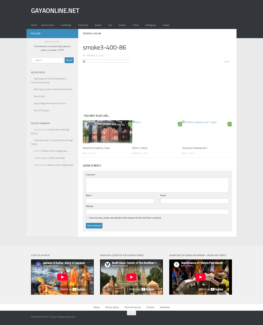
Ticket (136, 25)
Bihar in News (139, 147)
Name (89, 195)
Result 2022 (39, 96)
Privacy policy (112, 307)
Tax (110, 25)
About (97, 307)
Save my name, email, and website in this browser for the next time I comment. (125, 218)
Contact (150, 307)
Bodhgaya (151, 25)
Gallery (122, 25)
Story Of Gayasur (42, 110)
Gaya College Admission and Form (50, 103)
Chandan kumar (41, 140)
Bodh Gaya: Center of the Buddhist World (53, 89)
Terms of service (132, 307)
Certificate (66, 25)
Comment (91, 174)
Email (163, 195)
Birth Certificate (57, 158)
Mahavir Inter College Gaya (54, 151)
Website (89, 206)
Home (34, 25)
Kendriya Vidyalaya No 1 (195, 147)
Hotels (166, 25)
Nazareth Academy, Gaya (96, 147)
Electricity (83, 25)
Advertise (164, 307)
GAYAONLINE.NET (55, 10)
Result (98, 25)
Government (47, 25)
